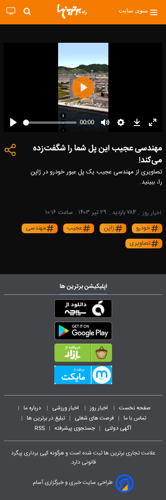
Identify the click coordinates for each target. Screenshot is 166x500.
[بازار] (83, 355)
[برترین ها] (72, 11)
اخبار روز (99, 408)
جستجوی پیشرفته (74, 428)
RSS (40, 428)
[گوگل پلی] (83, 333)
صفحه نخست (135, 408)
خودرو (143, 228)
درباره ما (33, 408)
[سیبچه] (83, 310)
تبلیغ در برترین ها (46, 418)
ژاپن (109, 228)
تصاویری (140, 243)
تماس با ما (136, 418)
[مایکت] (83, 377)
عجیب (74, 228)
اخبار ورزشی (66, 408)
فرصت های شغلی (94, 418)
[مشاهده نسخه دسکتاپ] (11, 11)
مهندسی (36, 228)
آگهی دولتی (118, 428)
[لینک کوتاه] (11, 152)
